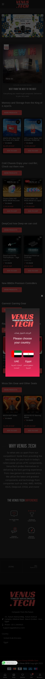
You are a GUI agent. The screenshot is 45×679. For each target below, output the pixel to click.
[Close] (42, 296)
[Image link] (16, 354)
